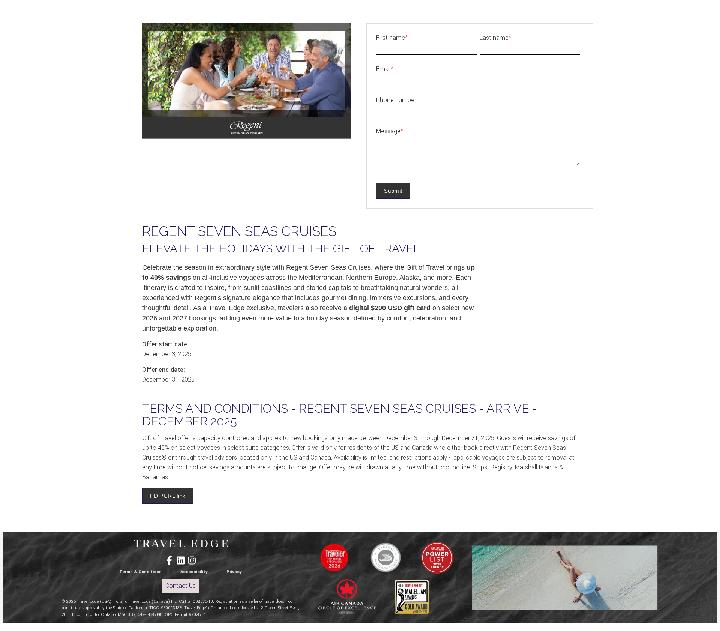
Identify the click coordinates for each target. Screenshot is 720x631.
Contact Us (180, 585)
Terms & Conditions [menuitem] (140, 572)
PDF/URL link (168, 496)
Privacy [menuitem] (234, 572)
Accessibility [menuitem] (194, 572)
